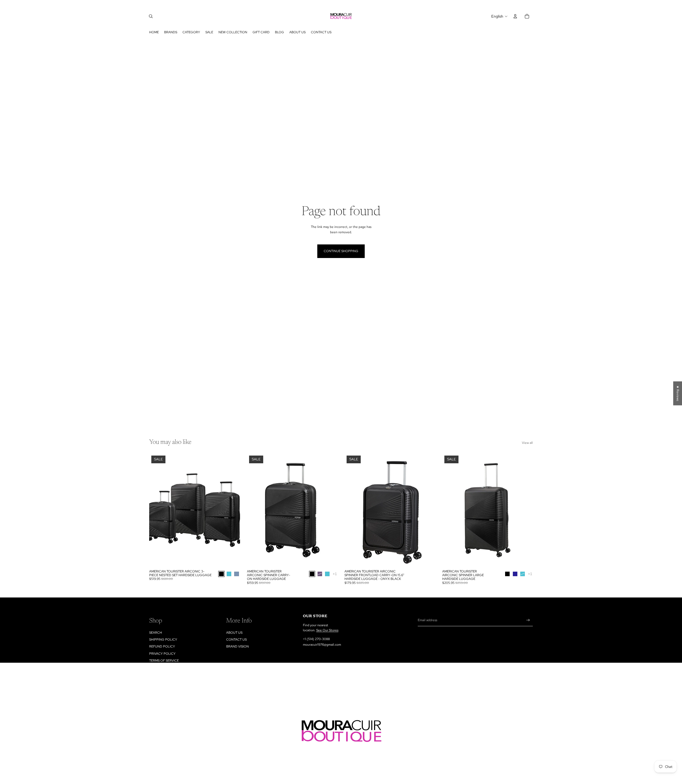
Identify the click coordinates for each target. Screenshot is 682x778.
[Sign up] (528, 620)
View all (527, 443)
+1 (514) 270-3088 (316, 639)
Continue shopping (341, 251)
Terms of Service (164, 660)
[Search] (151, 16)
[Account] (515, 16)
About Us (234, 632)
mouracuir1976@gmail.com (322, 644)
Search (155, 632)
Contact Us (236, 639)
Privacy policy (162, 654)
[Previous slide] (157, 510)
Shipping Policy (163, 639)
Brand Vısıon (237, 646)
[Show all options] (334, 573)
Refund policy (162, 646)
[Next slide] (232, 510)
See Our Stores (327, 630)
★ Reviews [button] (678, 393)
